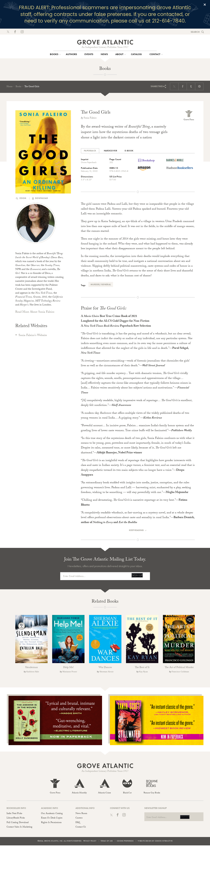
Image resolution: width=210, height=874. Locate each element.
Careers (79, 818)
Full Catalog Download (18, 823)
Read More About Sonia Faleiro (34, 312)
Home (9, 87)
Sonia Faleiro (90, 118)
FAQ (77, 823)
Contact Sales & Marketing (19, 827)
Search (195, 32)
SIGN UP (137, 575)
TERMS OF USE (107, 841)
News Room (81, 814)
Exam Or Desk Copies (51, 818)
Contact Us (80, 827)
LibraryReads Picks (16, 818)
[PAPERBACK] (90, 151)
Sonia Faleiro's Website (33, 335)
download (41, 198)
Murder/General (101, 284)
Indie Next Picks (14, 814)
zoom (22, 198)
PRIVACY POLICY (89, 841)
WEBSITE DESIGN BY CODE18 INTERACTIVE (155, 841)
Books (18, 87)
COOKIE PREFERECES (125, 841)
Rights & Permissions (51, 823)
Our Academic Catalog (52, 814)
